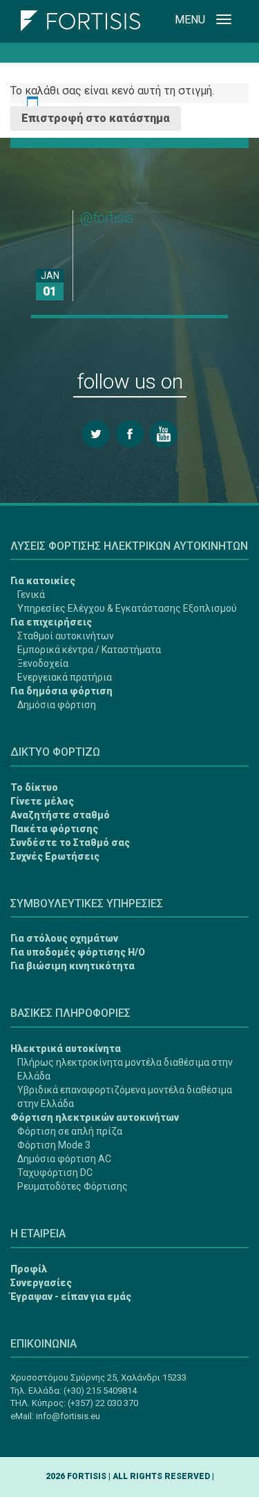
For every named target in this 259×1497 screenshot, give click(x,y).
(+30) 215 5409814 (100, 1390)
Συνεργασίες (41, 1282)
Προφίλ (28, 1268)
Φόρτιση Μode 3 (53, 1144)
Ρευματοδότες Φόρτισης (72, 1186)
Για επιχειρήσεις (51, 622)
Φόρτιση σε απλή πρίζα (69, 1131)
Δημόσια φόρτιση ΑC (64, 1158)
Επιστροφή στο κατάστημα (95, 118)
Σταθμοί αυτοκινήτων (65, 635)
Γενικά (31, 594)
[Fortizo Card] (30, 1435)
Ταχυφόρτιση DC (55, 1172)
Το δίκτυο (34, 787)
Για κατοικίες (42, 580)
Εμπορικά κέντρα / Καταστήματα (89, 649)
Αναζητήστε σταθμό (60, 814)
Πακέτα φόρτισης (54, 828)
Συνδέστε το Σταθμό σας (70, 842)
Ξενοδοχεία (42, 663)
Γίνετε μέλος (42, 801)
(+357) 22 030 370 (103, 1403)
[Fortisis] (80, 17)
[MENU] (223, 21)
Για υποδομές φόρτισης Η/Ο (77, 952)
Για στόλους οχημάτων (64, 938)
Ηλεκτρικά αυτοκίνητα (65, 1048)
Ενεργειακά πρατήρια (64, 677)
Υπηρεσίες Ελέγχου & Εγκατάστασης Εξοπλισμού (127, 608)
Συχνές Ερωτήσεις (54, 856)
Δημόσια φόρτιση (56, 704)
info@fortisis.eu (68, 1416)
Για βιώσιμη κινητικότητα (72, 965)
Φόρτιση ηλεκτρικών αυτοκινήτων (94, 1117)
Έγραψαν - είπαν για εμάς (70, 1296)
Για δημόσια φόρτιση (61, 690)
